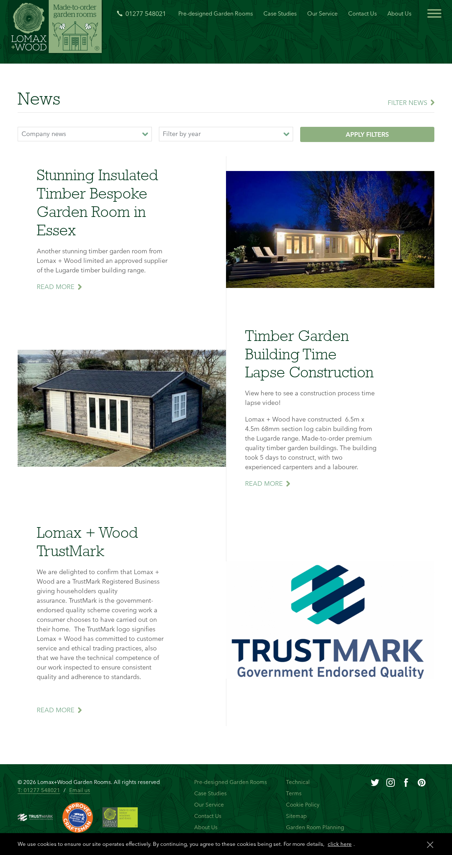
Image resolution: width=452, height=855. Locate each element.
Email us (79, 790)
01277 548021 (145, 14)
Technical (298, 782)
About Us (399, 13)
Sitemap (296, 816)
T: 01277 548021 (39, 790)
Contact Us (362, 13)
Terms (294, 793)
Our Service (322, 13)
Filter (407, 103)
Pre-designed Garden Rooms (215, 13)
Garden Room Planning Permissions (315, 831)
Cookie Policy (302, 804)
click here (340, 844)
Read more (56, 287)
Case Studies (280, 13)
